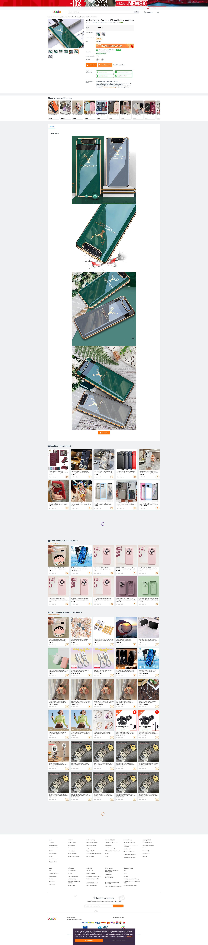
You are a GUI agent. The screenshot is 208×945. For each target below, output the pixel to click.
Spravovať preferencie (119, 941)
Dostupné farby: (89, 32)
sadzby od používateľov (99, 22)
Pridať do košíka (105, 65)
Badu (49, 16)
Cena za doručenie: (90, 56)
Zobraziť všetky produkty (53, 767)
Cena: (87, 27)
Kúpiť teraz (91, 65)
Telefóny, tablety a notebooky (63, 16)
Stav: (87, 41)
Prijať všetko (89, 940)
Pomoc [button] (141, 8)
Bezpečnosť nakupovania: (89, 71)
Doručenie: (88, 52)
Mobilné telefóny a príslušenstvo (77, 16)
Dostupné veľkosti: (90, 37)
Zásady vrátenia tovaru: (89, 82)
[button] (50, 11)
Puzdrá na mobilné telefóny (91, 16)
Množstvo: (88, 59)
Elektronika (54, 16)
